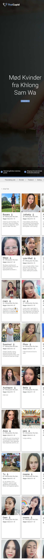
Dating (39, 180)
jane (25, 431)
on (24, 301)
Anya (5, 431)
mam (5, 301)
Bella (25, 387)
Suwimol (7, 344)
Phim (25, 344)
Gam (5, 517)
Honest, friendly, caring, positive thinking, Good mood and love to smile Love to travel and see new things (11, 354)
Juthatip (27, 214)
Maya (5, 258)
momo (26, 517)
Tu (4, 474)
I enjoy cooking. (27, 438)
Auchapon (8, 387)
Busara (6, 214)
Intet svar (5, 395)
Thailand (31, 180)
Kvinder (21, 180)
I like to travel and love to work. (30, 352)
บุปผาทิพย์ (27, 258)
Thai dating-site (10, 180)
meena (26, 474)
